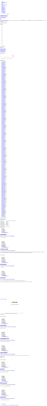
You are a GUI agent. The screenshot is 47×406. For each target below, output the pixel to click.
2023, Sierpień (3, 83)
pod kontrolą (3, 264)
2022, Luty (3, 94)
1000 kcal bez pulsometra (4, 2)
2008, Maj (3, 194)
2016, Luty (3, 138)
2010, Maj (3, 179)
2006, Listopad (3, 205)
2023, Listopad (3, 81)
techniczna (3, 10)
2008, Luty (3, 196)
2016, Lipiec (3, 135)
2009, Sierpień (3, 185)
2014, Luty (3, 153)
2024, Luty (3, 79)
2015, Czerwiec (3, 143)
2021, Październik (4, 96)
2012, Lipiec (3, 163)
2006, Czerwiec (3, 208)
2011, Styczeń (3, 174)
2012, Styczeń (3, 167)
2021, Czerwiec (3, 99)
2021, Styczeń (3, 102)
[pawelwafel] (2, 33)
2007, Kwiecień (3, 202)
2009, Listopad (3, 183)
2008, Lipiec (3, 193)
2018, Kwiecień (3, 122)
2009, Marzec (3, 188)
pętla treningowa (3, 8)
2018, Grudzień (3, 117)
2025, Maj (3, 70)
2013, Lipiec (3, 157)
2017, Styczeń (3, 131)
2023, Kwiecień (3, 85)
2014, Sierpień (3, 149)
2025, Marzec (3, 71)
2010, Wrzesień (3, 177)
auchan (2, 3)
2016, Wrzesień (3, 134)
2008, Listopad (3, 190)
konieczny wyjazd (4, 7)
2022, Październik (4, 89)
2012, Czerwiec (3, 164)
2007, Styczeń (3, 204)
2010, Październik (4, 176)
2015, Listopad (3, 140)
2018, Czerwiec (3, 121)
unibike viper (2, 48)
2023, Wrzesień (3, 82)
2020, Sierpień (3, 105)
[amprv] (2, 36)
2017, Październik (4, 126)
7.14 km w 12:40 (4, 249)
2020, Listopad (3, 103)
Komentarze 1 (13, 279)
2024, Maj (3, 77)
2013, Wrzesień (3, 156)
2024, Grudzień (3, 73)
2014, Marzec (3, 152)
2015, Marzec (3, 145)
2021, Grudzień (3, 95)
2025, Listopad (3, 66)
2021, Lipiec (3, 98)
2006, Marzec (3, 210)
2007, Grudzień (3, 197)
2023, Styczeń (3, 87)
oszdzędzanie (3, 234)
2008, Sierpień (3, 192)
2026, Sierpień (3, 61)
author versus (3, 49)
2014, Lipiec (3, 150)
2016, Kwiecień (3, 137)
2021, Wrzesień (3, 97)
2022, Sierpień (3, 90)
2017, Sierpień (3, 127)
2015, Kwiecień (3, 144)
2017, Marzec (3, 130)
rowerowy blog (3, 17)
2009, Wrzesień (3, 184)
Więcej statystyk (2, 227)
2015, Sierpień (3, 142)
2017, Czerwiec (3, 128)
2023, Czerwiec (3, 84)
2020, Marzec (3, 108)
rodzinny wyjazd (3, 9)
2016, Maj (3, 136)
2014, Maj (3, 151)
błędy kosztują (3, 383)
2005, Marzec (3, 216)
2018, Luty (3, 123)
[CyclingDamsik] (2, 26)
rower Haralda (2, 50)
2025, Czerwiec (3, 69)
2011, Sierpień (3, 170)
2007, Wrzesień (3, 199)
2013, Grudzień (3, 154)
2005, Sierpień (3, 213)
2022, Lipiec (3, 91)
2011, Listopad (3, 168)
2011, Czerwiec (3, 171)
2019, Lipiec (3, 113)
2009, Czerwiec (3, 186)
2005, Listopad (3, 211)
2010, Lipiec (3, 178)
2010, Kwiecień (3, 180)
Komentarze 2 (12, 370)
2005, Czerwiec (3, 214)
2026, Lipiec (3, 62)
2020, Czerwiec (3, 106)
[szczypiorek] (2, 43)
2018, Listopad (3, 118)
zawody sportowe (4, 12)
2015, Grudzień (3, 139)
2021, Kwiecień (3, 100)
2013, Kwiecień (3, 159)
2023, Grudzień (3, 80)
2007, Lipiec (3, 200)
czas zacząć (3, 277)
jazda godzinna (3, 6)
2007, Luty (3, 203)
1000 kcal (3, 1)
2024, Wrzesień (3, 75)
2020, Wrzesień (3, 104)
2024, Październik (4, 74)
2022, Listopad (3, 88)
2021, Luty (3, 101)
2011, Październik (4, 169)
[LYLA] (2, 38)
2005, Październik (4, 212)
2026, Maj (3, 63)
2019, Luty (3, 116)
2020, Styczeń (3, 109)
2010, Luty (3, 181)
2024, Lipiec (3, 76)
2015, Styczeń (3, 146)
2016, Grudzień (3, 132)
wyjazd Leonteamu (4, 11)
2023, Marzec (3, 86)
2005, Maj (3, 215)
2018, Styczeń (3, 124)
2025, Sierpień (3, 68)
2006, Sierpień (3, 207)
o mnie (2, 21)
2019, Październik (4, 111)
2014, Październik (4, 148)
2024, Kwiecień (3, 78)
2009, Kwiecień (3, 187)
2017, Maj (3, 129)
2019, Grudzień (3, 110)
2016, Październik (4, 133)
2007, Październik (4, 198)
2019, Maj (3, 114)
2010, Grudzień (3, 175)
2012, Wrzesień (3, 162)
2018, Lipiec (3, 120)
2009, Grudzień (3, 182)
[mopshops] (2, 28)
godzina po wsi (3, 5)
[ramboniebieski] (2, 31)
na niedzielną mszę (4, 338)
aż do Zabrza (3, 325)
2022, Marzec (3, 93)
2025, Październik (4, 67)
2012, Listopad (3, 161)
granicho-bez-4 (3, 15)
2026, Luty (3, 65)
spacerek (2, 369)
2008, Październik (4, 191)
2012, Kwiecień (3, 165)
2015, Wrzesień (3, 141)
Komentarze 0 (13, 250)
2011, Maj (3, 172)
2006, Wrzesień (3, 206)
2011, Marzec (3, 173)
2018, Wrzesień (3, 119)
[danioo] (2, 41)
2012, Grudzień (3, 160)
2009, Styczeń (3, 189)
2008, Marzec (3, 195)
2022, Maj (3, 92)
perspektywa (3, 397)
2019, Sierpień (3, 112)
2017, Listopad (3, 125)
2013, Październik (4, 155)
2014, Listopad (3, 147)
